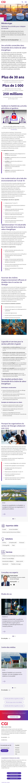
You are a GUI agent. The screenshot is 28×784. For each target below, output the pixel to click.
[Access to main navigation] (25, 2)
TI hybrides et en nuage (16, 564)
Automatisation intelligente (7, 561)
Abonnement (4, 750)
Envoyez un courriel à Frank (14, 584)
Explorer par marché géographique (10, 40)
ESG (16, 754)
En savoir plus (14, 129)
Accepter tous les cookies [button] (14, 773)
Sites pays (17, 752)
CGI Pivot (4, 542)
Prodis (13, 545)
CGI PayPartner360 (12, 542)
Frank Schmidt (14, 575)
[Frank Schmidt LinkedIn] (11, 584)
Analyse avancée (19, 561)
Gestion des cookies (6, 782)
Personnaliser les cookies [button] (14, 775)
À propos (17, 747)
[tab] (12, 688)
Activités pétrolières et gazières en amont (14, 698)
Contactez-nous (14, 717)
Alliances (17, 749)
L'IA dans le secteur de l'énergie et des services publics (13, 555)
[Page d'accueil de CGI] (3, 2)
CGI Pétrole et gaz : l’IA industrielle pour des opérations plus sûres (16, 112)
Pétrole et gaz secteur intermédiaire (14, 702)
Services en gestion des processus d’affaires (11, 532)
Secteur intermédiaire (13, 529)
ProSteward (21, 542)
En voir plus (4, 638)
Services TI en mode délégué (8, 558)
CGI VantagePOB (5, 545)
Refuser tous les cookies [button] (14, 778)
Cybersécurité (5, 564)
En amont (4, 529)
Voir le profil (13, 581)
